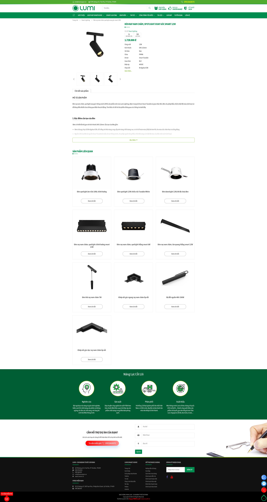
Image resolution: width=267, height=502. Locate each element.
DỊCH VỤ (177, 8)
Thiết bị (127, 476)
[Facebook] (168, 476)
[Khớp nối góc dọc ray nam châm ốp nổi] (92, 331)
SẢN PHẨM (162, 8)
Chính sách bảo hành (151, 486)
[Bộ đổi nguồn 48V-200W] (175, 279)
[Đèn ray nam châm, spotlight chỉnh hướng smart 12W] (92, 226)
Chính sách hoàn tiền (151, 479)
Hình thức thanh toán (151, 484)
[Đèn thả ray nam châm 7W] (92, 279)
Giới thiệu (81, 15)
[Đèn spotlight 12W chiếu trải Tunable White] (133, 173)
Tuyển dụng (178, 15)
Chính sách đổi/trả (150, 476)
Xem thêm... (128, 71)
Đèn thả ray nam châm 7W (91, 297)
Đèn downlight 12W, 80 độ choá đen (175, 191)
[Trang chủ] (83, 6)
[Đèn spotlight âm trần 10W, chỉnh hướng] (92, 173)
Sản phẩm (122, 15)
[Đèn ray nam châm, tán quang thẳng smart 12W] (175, 226)
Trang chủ (75, 20)
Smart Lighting (111, 15)
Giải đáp (169, 15)
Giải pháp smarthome (94, 15)
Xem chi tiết (92, 201)
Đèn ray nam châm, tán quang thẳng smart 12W (175, 244)
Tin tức (132, 15)
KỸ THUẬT (191, 8)
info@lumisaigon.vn (80, 2)
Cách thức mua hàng (151, 473)
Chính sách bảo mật (150, 481)
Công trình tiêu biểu (146, 15)
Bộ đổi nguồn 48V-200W (175, 297)
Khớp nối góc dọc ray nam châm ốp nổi (92, 350)
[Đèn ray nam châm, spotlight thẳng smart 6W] (133, 226)
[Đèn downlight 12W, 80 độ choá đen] (175, 173)
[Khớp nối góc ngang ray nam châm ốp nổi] (133, 279)
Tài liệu (159, 15)
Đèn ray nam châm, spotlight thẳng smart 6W (133, 244)
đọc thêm (133, 140)
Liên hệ (187, 15)
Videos (126, 486)
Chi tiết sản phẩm (82, 91)
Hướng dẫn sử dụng (150, 468)
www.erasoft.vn (145, 499)
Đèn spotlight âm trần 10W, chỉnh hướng (92, 191)
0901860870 (189, 2)
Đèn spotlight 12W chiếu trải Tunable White (133, 191)
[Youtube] (172, 476)
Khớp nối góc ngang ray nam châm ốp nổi (133, 297)
